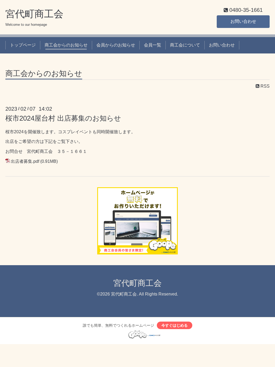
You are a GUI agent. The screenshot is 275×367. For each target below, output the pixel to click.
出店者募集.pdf (25, 161)
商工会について (185, 45)
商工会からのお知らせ (66, 45)
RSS (264, 86)
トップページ (23, 45)
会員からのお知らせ (115, 45)
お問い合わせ (243, 21)
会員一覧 (152, 45)
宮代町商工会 (34, 13)
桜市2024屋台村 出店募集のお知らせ (63, 118)
